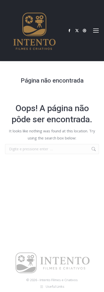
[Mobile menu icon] (96, 31)
